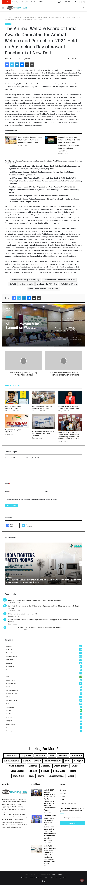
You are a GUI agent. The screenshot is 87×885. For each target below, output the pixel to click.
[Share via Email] (27, 64)
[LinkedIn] (17, 64)
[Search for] (84, 8)
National (15, 17)
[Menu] (3, 8)
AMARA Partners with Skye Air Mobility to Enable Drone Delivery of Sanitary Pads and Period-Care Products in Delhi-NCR (41, 581)
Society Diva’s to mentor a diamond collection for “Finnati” (40, 628)
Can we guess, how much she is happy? (22, 614)
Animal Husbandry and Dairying (26, 280)
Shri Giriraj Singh (69, 284)
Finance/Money (11, 693)
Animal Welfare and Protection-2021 (60, 280)
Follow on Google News (68, 803)
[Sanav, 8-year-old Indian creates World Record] (17, 397)
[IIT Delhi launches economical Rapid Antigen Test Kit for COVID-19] (43, 421)
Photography (10, 724)
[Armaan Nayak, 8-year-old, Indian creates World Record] (70, 397)
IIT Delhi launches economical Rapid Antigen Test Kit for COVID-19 (43, 433)
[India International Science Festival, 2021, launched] (43, 397)
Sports (8, 673)
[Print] (32, 64)
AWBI (13, 284)
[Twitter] (12, 64)
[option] (43, 325)
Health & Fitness (12, 656)
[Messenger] (22, 64)
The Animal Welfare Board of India (44, 289)
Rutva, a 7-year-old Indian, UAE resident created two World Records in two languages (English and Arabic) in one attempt (27, 326)
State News (10, 666)
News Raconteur (11, 59)
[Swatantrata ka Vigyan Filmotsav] (17, 421)
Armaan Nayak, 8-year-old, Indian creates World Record (68, 407)
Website (47, 491)
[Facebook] (7, 64)
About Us (63, 790)
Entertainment (11, 653)
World (8, 697)
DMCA (62, 800)
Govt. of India (27, 284)
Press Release (11, 683)
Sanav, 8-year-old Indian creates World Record (14, 407)
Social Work (10, 680)
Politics (8, 727)
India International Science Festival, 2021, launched (42, 407)
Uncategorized (11, 700)
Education (9, 659)
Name (7, 483)
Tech (7, 676)
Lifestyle (9, 649)
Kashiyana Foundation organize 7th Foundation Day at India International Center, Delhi (30, 140)
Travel (8, 710)
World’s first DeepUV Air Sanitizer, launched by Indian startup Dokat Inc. (34, 600)
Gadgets (9, 720)
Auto (8, 704)
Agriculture (10, 707)
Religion (9, 717)
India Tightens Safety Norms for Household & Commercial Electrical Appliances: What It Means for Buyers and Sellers (50, 855)
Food (8, 687)
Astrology (9, 731)
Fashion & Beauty (12, 690)
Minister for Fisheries (48, 284)
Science (8, 670)
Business (9, 646)
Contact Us (63, 796)
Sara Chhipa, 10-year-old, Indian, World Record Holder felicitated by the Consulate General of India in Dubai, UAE (69, 436)
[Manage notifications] (82, 880)
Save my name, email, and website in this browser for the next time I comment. (32, 499)
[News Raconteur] (17, 7)
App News (9, 714)
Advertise (63, 793)
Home (8, 17)
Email (7, 491)
